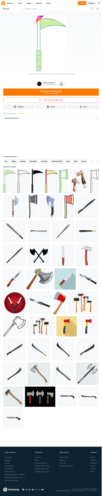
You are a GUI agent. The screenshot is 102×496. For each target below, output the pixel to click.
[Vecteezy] (3, 3)
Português (92, 463)
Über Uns (62, 463)
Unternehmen (9, 466)
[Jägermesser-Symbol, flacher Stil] (65, 279)
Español (91, 460)
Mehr (48, 3)
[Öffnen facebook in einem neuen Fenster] (23, 489)
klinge (14, 161)
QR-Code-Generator (11, 480)
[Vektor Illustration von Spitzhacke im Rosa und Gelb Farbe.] (51, 181)
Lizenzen (38, 457)
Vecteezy (7, 460)
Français (92, 469)
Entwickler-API (9, 472)
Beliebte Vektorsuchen (42, 466)
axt (6, 161)
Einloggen (90, 3)
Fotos (20, 3)
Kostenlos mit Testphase (50, 92)
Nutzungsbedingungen (62, 490)
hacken (22, 161)
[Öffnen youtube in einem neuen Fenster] (42, 489)
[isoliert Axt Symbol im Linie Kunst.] (14, 326)
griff (75, 161)
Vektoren (10, 3)
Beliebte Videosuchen (42, 472)
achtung (44, 161)
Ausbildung (8, 469)
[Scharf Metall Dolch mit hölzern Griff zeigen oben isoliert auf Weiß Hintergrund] (63, 255)
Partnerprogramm (41, 463)
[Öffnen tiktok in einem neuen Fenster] (36, 489)
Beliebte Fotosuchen (41, 469)
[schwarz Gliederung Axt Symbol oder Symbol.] (94, 181)
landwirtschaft (56, 161)
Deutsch (92, 466)
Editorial (39, 3)
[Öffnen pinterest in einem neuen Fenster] (33, 489)
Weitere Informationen (12, 118)
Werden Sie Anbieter (66, 466)
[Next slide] (94, 161)
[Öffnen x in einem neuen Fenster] (39, 489)
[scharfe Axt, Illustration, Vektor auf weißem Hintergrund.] (59, 302)
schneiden (33, 161)
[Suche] (91, 9)
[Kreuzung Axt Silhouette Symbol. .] (38, 255)
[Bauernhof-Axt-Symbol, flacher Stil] (66, 326)
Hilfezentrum (63, 457)
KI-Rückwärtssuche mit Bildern (14, 475)
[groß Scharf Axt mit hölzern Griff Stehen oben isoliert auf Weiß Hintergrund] (15, 206)
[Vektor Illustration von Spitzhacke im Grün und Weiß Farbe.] (9, 181)
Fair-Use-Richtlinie (90, 490)
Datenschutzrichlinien (76, 490)
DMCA (37, 460)
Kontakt (61, 460)
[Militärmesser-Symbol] (88, 279)
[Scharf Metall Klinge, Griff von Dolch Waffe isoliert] (14, 279)
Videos (29, 3)
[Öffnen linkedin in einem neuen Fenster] (29, 489)
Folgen (61, 85)
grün (68, 161)
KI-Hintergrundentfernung (13, 477)
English (91, 457)
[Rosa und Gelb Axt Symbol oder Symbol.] (69, 206)
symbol (84, 161)
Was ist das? (21, 113)
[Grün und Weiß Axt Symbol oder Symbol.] (63, 181)
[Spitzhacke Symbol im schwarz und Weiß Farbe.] (37, 181)
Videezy (7, 463)
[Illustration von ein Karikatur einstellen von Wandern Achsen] (79, 181)
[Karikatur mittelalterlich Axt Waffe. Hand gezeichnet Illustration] (39, 279)
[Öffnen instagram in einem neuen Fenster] (26, 489)
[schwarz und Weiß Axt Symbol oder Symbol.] (33, 206)
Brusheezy (7, 457)
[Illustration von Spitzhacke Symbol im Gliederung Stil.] (23, 181)
